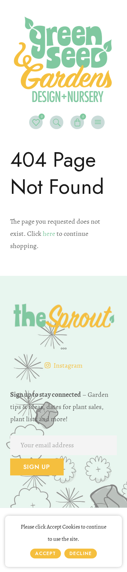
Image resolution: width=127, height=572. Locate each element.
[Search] (56, 122)
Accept (45, 553)
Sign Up (36, 467)
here (49, 233)
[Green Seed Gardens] (63, 57)
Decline (80, 553)
